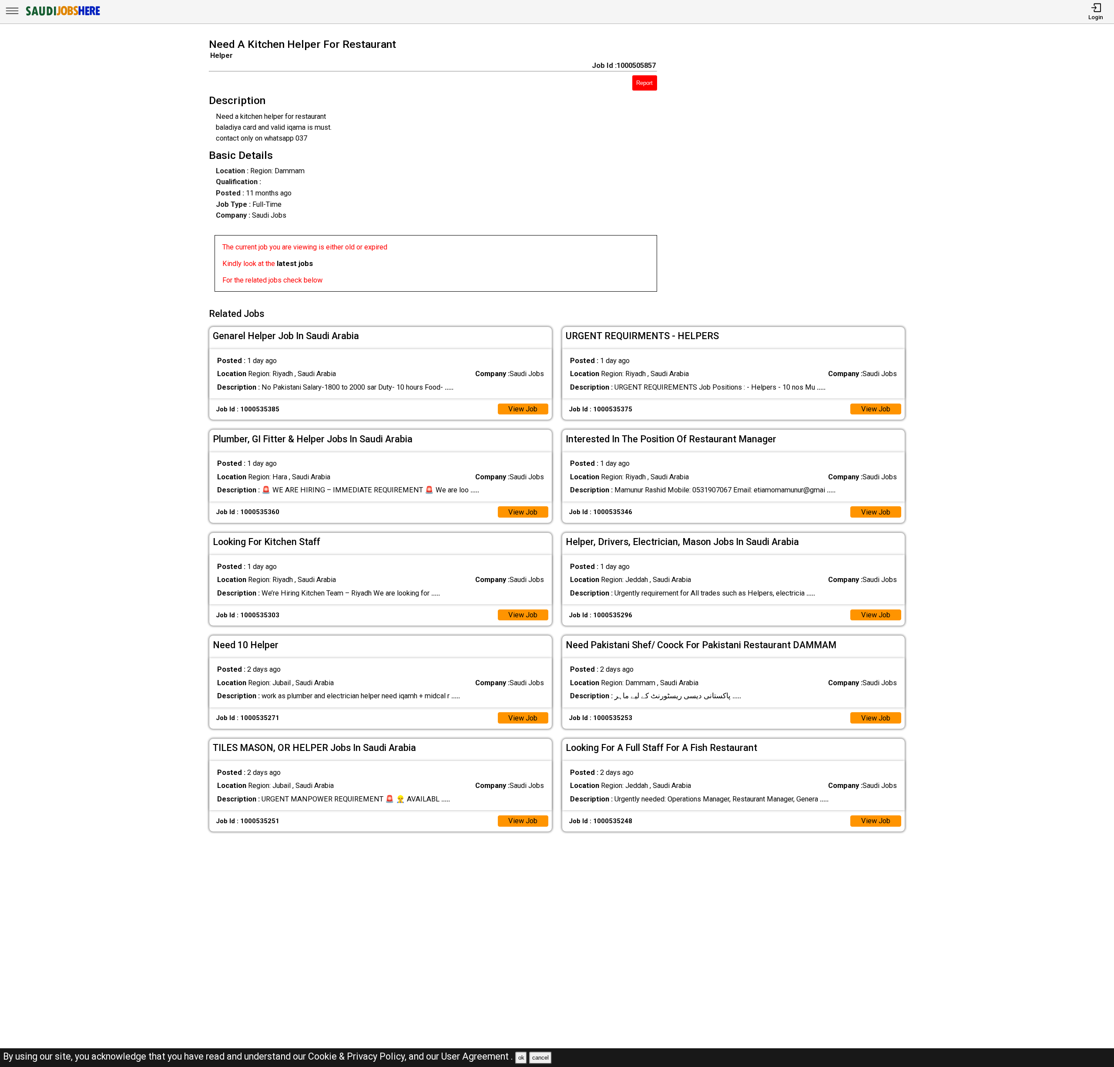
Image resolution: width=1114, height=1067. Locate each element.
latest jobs (295, 263)
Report (644, 83)
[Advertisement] (795, 168)
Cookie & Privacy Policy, (358, 1056)
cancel (540, 1057)
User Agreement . (477, 1056)
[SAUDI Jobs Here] (62, 15)
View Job (522, 409)
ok (521, 1057)
